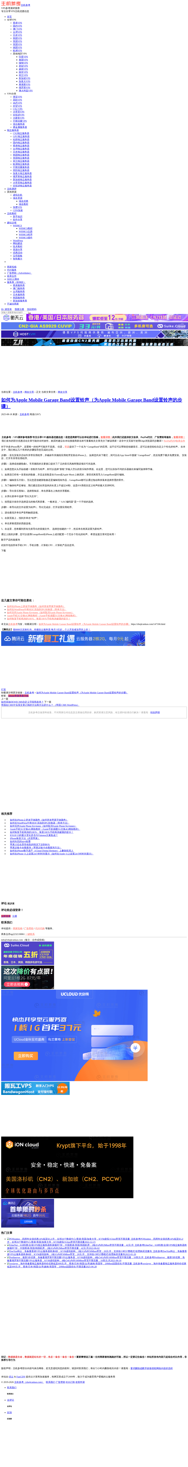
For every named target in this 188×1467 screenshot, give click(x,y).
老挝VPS (23, 66)
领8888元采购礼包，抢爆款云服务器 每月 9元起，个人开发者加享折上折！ (51, 629)
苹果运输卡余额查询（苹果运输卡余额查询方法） (36, 847)
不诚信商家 (13, 304)
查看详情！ (106, 437)
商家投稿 (11, 267)
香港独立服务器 (21, 145)
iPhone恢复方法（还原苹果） (25, 838)
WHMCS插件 (25, 237)
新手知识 (17, 216)
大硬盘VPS (18, 118)
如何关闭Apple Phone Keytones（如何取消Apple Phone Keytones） (40, 612)
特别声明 (155, 712)
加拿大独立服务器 (22, 173)
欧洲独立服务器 (21, 164)
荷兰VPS (23, 75)
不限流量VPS (20, 121)
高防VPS (17, 100)
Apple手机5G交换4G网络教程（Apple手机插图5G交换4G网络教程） (42, 615)
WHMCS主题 (25, 231)
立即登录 (6, 916)
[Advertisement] (94, 368)
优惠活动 (17, 252)
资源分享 (17, 249)
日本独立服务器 (21, 152)
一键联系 (30, 934)
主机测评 (11, 189)
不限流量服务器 (21, 167)
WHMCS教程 (25, 228)
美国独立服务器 (21, 158)
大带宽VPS (18, 111)
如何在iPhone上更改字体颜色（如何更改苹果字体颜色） (36, 606)
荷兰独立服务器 (21, 161)
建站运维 (11, 222)
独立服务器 (13, 130)
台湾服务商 (19, 291)
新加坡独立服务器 (22, 179)
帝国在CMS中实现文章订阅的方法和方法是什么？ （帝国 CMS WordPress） (40, 705)
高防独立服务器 (21, 170)
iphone (11, 695)
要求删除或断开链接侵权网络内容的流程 (151, 1368)
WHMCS (17, 225)
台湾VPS (17, 32)
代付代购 (40, 928)
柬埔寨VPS (24, 84)
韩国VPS (17, 38)
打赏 (3, 689)
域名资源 (17, 198)
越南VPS (23, 69)
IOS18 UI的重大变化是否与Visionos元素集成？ (34, 835)
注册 (14, 916)
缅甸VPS (23, 63)
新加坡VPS (24, 78)
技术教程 (17, 246)
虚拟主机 (17, 195)
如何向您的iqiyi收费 (20, 841)
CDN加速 (18, 210)
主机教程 (11, 213)
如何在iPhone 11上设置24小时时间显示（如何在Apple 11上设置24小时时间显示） (52, 853)
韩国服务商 (19, 297)
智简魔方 (17, 259)
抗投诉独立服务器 (22, 185)
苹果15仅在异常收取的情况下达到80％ (30, 844)
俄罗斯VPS (24, 87)
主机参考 (25, 5)
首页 (9, 16)
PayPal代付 (169, 441)
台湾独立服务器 (21, 148)
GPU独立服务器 (21, 136)
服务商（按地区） (16, 282)
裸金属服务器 (20, 127)
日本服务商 (19, 294)
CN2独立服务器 (21, 133)
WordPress (18, 240)
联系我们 (50, 1382)
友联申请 (80, 1382)
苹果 (67, 446)
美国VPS (17, 41)
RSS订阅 (70, 1382)
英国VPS (17, 44)
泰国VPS (23, 60)
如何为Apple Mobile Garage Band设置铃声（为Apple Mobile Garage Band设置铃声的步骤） (84, 624)
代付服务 (11, 270)
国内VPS (17, 26)
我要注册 (19, 309)
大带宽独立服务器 (22, 182)
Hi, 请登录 (6, 309)
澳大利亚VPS (26, 90)
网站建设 (17, 243)
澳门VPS (17, 29)
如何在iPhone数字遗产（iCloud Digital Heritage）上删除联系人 (41, 850)
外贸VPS (17, 106)
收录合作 (11, 276)
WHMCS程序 (25, 234)
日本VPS (17, 35)
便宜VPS (17, 97)
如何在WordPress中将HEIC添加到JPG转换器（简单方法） (37, 609)
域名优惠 (23, 201)
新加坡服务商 (20, 300)
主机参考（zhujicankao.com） (29, 1382)
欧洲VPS (17, 50)
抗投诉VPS (18, 115)
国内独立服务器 (21, 142)
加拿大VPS (24, 81)
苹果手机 (24, 695)
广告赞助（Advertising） (19, 273)
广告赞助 (46, 414)
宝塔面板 (17, 255)
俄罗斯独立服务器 (22, 176)
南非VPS (23, 72)
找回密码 (31, 309)
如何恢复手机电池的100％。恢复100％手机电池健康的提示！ (38, 618)
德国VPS (17, 47)
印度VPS (23, 56)
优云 (11, 1376)
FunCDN (20, 1376)
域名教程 (23, 204)
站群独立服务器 (21, 139)
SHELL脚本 (13, 279)
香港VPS (17, 23)
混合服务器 (19, 124)
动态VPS (17, 103)
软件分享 (17, 219)
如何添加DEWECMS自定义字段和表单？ (22, 702)
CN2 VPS (17, 109)
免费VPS (17, 207)
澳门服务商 (19, 288)
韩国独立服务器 (21, 155)
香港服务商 (19, 285)
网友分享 (29, 392)
